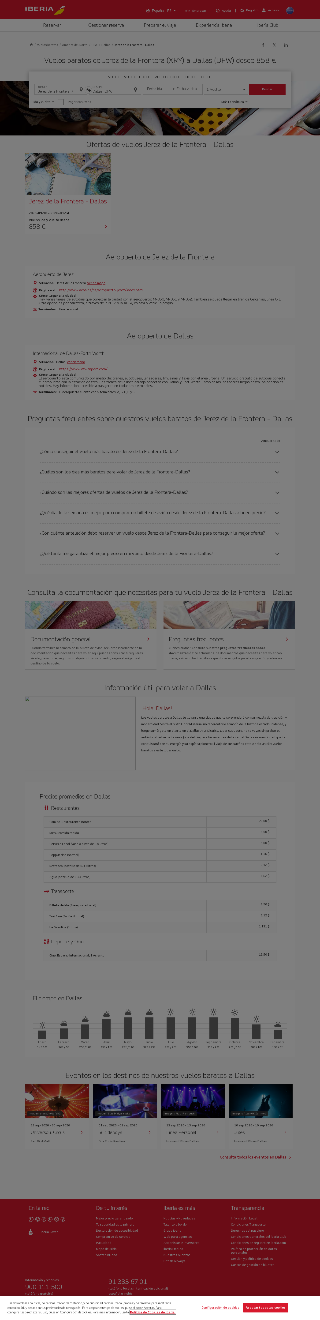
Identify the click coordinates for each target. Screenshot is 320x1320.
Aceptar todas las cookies (266, 1308)
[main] (160, 1308)
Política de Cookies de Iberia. (152, 1312)
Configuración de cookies (220, 1308)
